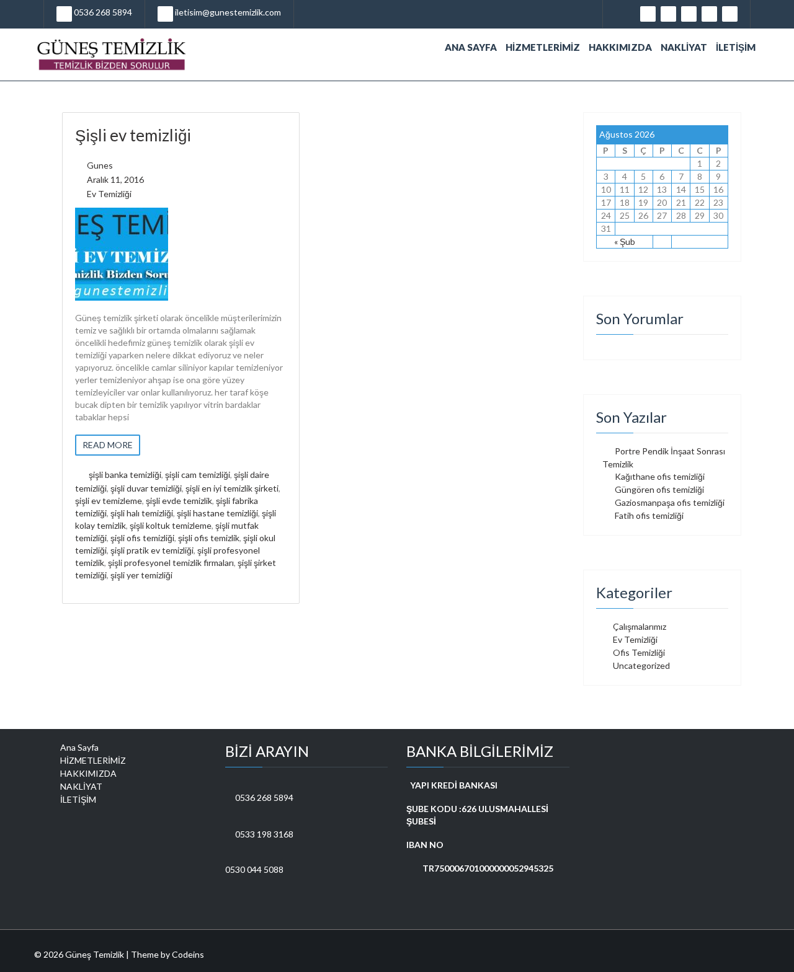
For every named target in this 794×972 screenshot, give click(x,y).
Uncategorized (641, 665)
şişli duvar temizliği (146, 488)
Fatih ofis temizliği (649, 515)
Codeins (188, 954)
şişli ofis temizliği (142, 537)
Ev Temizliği (109, 193)
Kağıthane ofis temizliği (660, 476)
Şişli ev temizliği (133, 135)
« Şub (624, 241)
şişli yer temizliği (141, 575)
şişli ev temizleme (108, 500)
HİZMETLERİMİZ (543, 47)
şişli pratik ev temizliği (152, 550)
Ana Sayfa (471, 47)
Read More (108, 445)
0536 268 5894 (102, 12)
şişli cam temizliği (197, 474)
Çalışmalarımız (639, 626)
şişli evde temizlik (179, 500)
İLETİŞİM (736, 47)
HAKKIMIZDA (620, 47)
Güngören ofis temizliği (659, 489)
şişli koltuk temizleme (171, 525)
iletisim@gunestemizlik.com (227, 12)
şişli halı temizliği (141, 513)
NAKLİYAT (684, 47)
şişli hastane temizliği (217, 513)
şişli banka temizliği (125, 474)
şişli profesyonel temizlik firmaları (171, 562)
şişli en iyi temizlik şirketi (232, 488)
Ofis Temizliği (639, 652)
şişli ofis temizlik (208, 537)
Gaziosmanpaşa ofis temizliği (670, 502)
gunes (100, 165)
